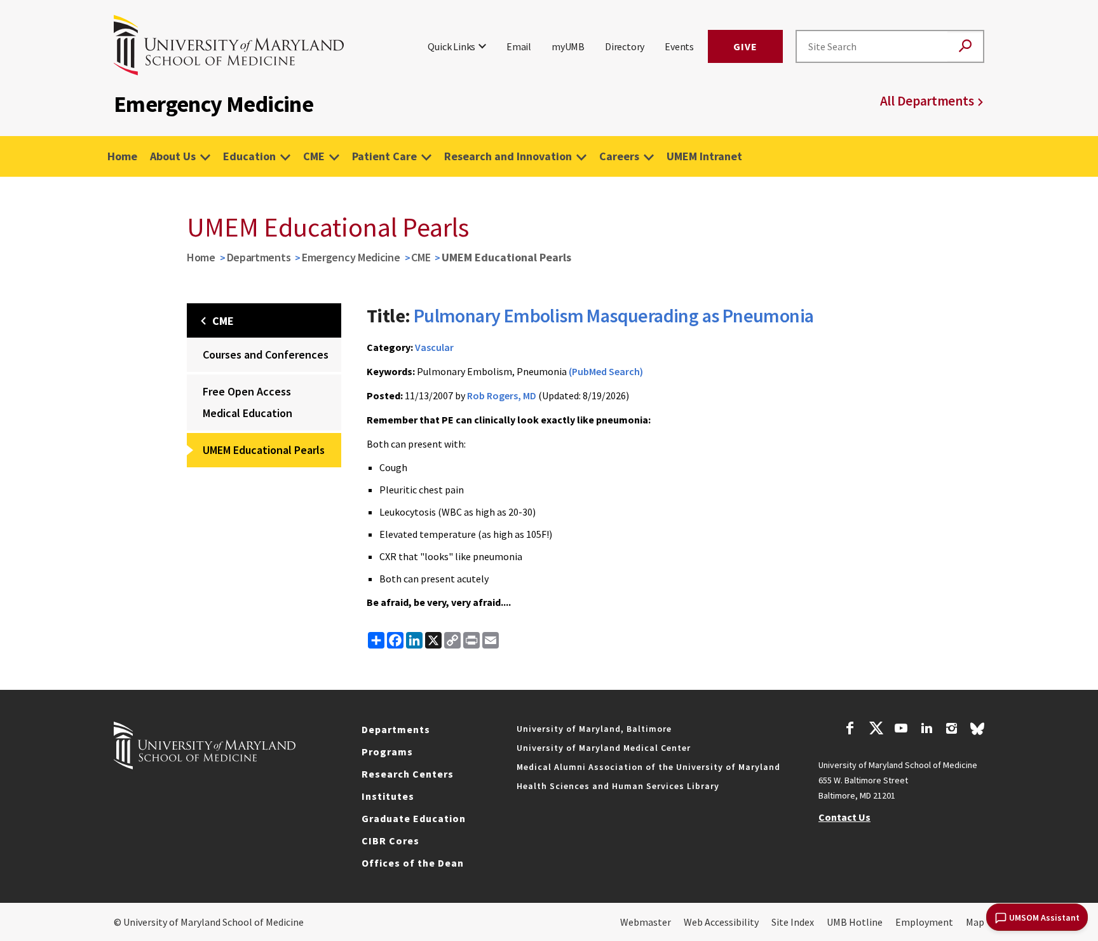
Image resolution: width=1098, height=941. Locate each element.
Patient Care (384, 156)
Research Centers (408, 773)
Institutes (388, 796)
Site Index (792, 922)
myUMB (568, 46)
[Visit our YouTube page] (901, 730)
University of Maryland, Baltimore (594, 728)
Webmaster (645, 922)
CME (314, 156)
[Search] (965, 46)
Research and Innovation (508, 156)
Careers (619, 156)
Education (249, 156)
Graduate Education (414, 818)
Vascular (434, 347)
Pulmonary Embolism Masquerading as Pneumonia (614, 315)
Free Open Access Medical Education (247, 402)
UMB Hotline (855, 922)
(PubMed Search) (606, 371)
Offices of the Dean (413, 862)
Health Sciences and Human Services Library (618, 786)
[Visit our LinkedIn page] (926, 730)
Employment (924, 922)
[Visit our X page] (875, 730)
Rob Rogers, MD (501, 395)
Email (518, 46)
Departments (259, 257)
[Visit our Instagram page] (952, 730)
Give (745, 46)
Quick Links (451, 46)
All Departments (927, 100)
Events (679, 46)
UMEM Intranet (704, 156)
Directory (624, 46)
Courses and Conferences (266, 354)
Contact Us (844, 817)
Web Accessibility (721, 922)
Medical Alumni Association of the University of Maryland (648, 767)
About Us (173, 156)
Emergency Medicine (351, 257)
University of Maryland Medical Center (604, 747)
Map (975, 922)
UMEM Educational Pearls (264, 450)
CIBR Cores (390, 840)
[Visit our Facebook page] (850, 730)
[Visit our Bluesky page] (977, 731)
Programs (387, 751)
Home (122, 156)
